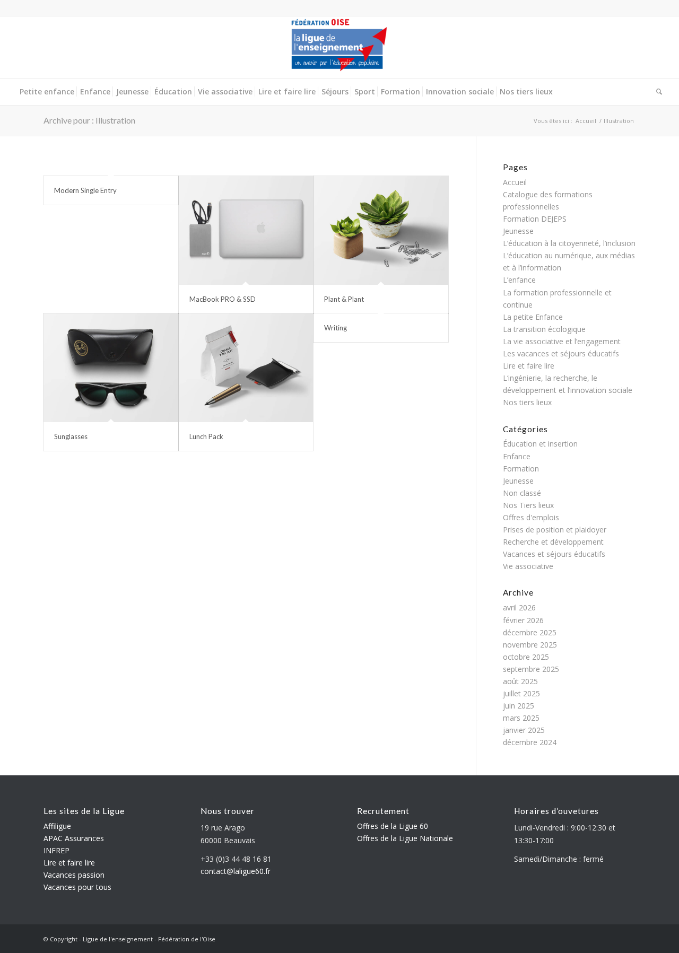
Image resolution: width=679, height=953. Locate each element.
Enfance (516, 456)
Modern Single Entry (85, 190)
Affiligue (57, 826)
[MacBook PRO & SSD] (246, 230)
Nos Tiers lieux (528, 505)
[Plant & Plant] (381, 230)
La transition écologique (544, 329)
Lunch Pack (206, 436)
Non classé (522, 493)
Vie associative (528, 566)
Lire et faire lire (528, 366)
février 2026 (523, 620)
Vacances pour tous (77, 887)
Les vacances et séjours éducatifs (561, 353)
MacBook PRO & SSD (222, 299)
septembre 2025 (531, 669)
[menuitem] (47, 91)
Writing (335, 328)
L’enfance (519, 280)
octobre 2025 (526, 657)
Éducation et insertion (540, 444)
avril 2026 (519, 607)
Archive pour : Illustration (89, 120)
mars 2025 (521, 718)
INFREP (56, 850)
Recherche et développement (553, 542)
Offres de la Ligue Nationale (405, 838)
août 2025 (520, 681)
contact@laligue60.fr (236, 871)
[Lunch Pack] (246, 367)
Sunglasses (71, 436)
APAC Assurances (73, 838)
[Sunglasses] (110, 367)
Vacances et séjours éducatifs (554, 554)
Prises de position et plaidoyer (554, 529)
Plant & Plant (344, 299)
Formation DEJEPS (535, 219)
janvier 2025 (524, 730)
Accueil (515, 182)
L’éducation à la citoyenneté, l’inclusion (569, 243)
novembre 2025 (530, 645)
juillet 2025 (521, 693)
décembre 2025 (529, 632)
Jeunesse (518, 231)
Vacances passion (74, 875)
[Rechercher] (658, 91)
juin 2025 (518, 706)
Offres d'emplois (531, 517)
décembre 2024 (529, 742)
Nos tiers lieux (527, 402)
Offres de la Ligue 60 (392, 826)
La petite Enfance (533, 317)
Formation (521, 469)
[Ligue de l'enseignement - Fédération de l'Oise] (339, 47)
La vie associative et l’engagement (562, 341)
